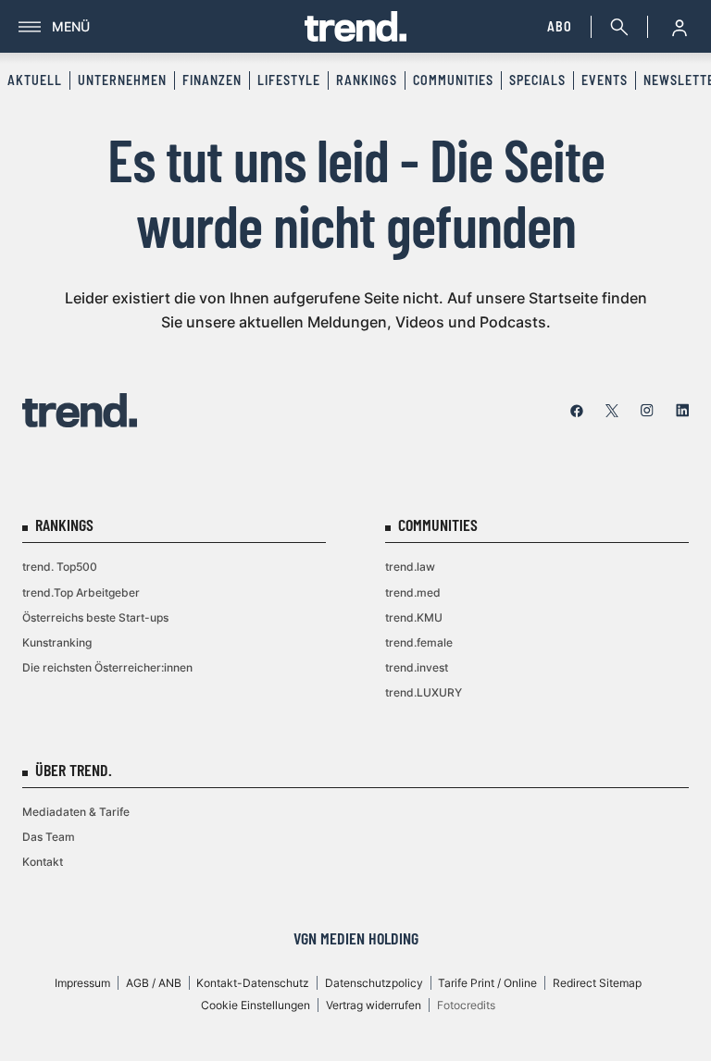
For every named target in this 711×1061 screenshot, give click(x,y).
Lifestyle (288, 80)
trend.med (413, 592)
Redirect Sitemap (597, 983)
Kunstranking (57, 642)
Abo (559, 26)
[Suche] (616, 27)
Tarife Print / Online (487, 983)
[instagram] (647, 410)
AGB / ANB (153, 983)
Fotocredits (466, 1005)
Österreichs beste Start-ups (95, 617)
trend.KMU (414, 617)
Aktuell (34, 80)
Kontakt (42, 862)
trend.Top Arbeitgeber (81, 592)
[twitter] (611, 410)
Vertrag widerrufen (373, 1005)
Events (604, 80)
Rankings (366, 80)
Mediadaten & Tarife (76, 812)
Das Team (48, 837)
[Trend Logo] (79, 410)
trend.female (419, 642)
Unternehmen (122, 80)
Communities (453, 80)
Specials (537, 80)
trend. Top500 (59, 567)
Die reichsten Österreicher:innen (107, 667)
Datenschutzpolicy (374, 983)
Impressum (82, 983)
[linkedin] (682, 410)
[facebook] (576, 410)
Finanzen (212, 80)
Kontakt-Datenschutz (252, 983)
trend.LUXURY (423, 692)
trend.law (410, 567)
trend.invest (416, 667)
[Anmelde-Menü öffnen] (679, 27)
